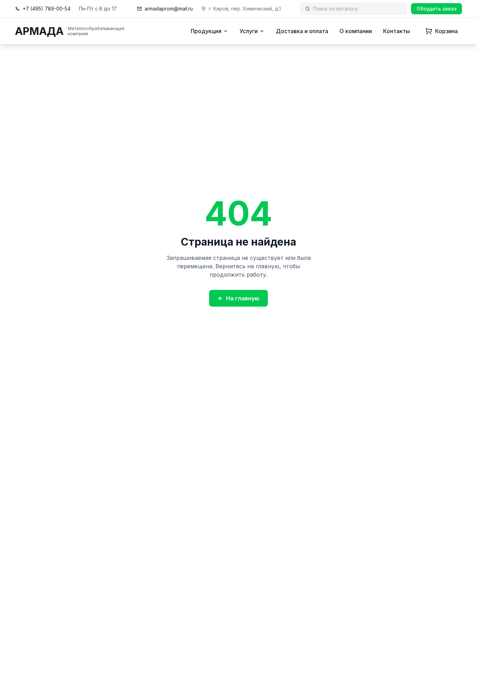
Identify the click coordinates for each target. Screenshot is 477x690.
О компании (355, 31)
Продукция (206, 31)
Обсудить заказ (436, 9)
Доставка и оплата (302, 31)
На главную (242, 298)
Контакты (396, 31)
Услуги (249, 31)
